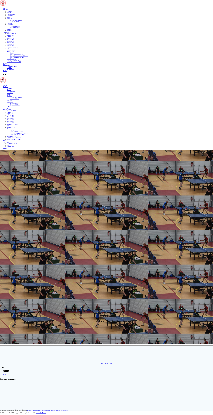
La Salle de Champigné (16, 20)
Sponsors (9, 30)
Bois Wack (9, 68)
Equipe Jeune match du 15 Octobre (19, 56)
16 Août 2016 (10, 44)
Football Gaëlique (11, 59)
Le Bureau (9, 11)
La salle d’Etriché (14, 21)
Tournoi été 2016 (11, 33)
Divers (11, 53)
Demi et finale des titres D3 (14, 62)
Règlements (10, 24)
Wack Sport (6, 65)
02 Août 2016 (10, 41)
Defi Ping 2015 (11, 50)
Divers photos (10, 51)
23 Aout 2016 (10, 45)
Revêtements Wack (12, 66)
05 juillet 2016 (10, 35)
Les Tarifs (9, 23)
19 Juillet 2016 (10, 38)
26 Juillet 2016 (10, 39)
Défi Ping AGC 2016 (12, 47)
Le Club (5, 9)
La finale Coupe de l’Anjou (14, 60)
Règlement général (15, 26)
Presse (8, 17)
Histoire (9, 12)
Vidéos (8, 48)
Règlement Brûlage (15, 27)
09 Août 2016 (10, 42)
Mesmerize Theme (41, 413)
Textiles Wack (10, 69)
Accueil (5, 8)
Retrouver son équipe (106, 363)
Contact (5, 63)
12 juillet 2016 (10, 36)
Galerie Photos (7, 32)
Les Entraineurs (11, 14)
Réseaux (9, 29)
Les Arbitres (10, 15)
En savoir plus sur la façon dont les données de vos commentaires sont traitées (47, 410)
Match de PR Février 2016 (17, 57)
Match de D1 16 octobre (16, 54)
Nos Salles (9, 18)
